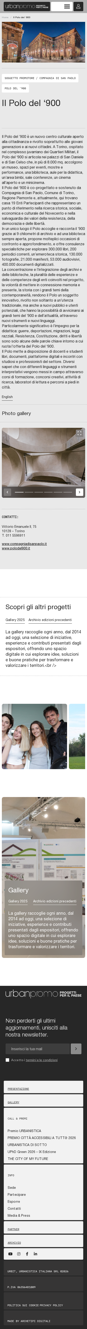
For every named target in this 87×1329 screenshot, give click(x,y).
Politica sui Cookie (23, 1305)
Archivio (14, 1242)
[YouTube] (10, 1254)
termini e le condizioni (42, 1060)
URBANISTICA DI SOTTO (27, 1144)
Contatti (14, 1208)
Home (5, 17)
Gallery (13, 1102)
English (7, 397)
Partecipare (17, 1194)
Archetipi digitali (35, 1321)
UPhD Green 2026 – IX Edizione (32, 1151)
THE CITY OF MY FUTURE (28, 1158)
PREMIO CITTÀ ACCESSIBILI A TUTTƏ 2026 (42, 1138)
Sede (12, 1187)
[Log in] (78, 6)
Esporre (14, 1201)
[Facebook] (27, 1254)
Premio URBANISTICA (24, 1131)
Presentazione (18, 1088)
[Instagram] (19, 1254)
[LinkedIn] (35, 1254)
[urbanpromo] (27, 6)
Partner (13, 1229)
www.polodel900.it (16, 548)
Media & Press (19, 1215)
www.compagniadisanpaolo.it (24, 544)
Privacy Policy (51, 1305)
